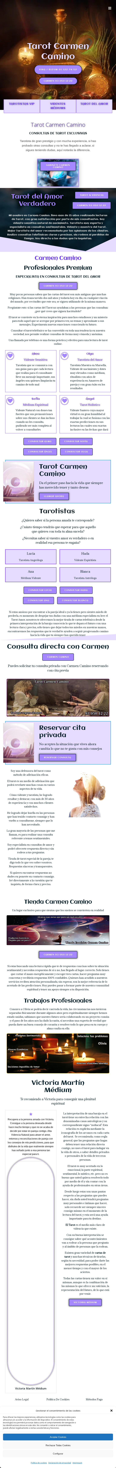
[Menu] (109, 8)
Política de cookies (39, 1463)
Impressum (77, 1463)
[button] (111, 1410)
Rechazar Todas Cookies (58, 1445)
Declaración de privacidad (59, 1463)
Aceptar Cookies (58, 1437)
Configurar (58, 1453)
